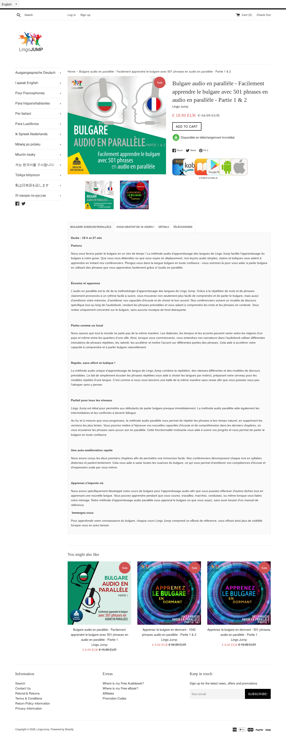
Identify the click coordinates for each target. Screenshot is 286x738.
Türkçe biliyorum (38, 174)
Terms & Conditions (28, 698)
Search (20, 683)
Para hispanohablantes (38, 103)
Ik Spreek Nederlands (38, 133)
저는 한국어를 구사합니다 (38, 164)
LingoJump (43, 729)
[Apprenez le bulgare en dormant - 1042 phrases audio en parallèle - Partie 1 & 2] (169, 593)
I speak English (38, 82)
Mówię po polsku (38, 144)
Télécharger (182, 227)
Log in (72, 15)
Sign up (85, 15)
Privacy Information (28, 708)
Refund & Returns (27, 693)
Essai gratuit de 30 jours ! (135, 227)
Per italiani (38, 113)
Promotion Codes (114, 698)
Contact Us (23, 688)
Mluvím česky (38, 154)
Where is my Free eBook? (120, 688)
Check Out (264, 15)
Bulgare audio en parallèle (90, 227)
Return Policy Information (32, 703)
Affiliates (108, 693)
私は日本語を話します (38, 185)
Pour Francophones (38, 92)
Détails (163, 227)
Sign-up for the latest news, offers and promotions (223, 683)
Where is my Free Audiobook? (123, 683)
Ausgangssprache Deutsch (38, 72)
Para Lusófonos (38, 123)
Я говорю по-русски (38, 195)
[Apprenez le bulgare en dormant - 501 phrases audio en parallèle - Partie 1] (239, 593)
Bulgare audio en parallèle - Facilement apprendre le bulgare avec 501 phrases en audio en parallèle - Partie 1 (99, 634)
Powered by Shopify (62, 729)
